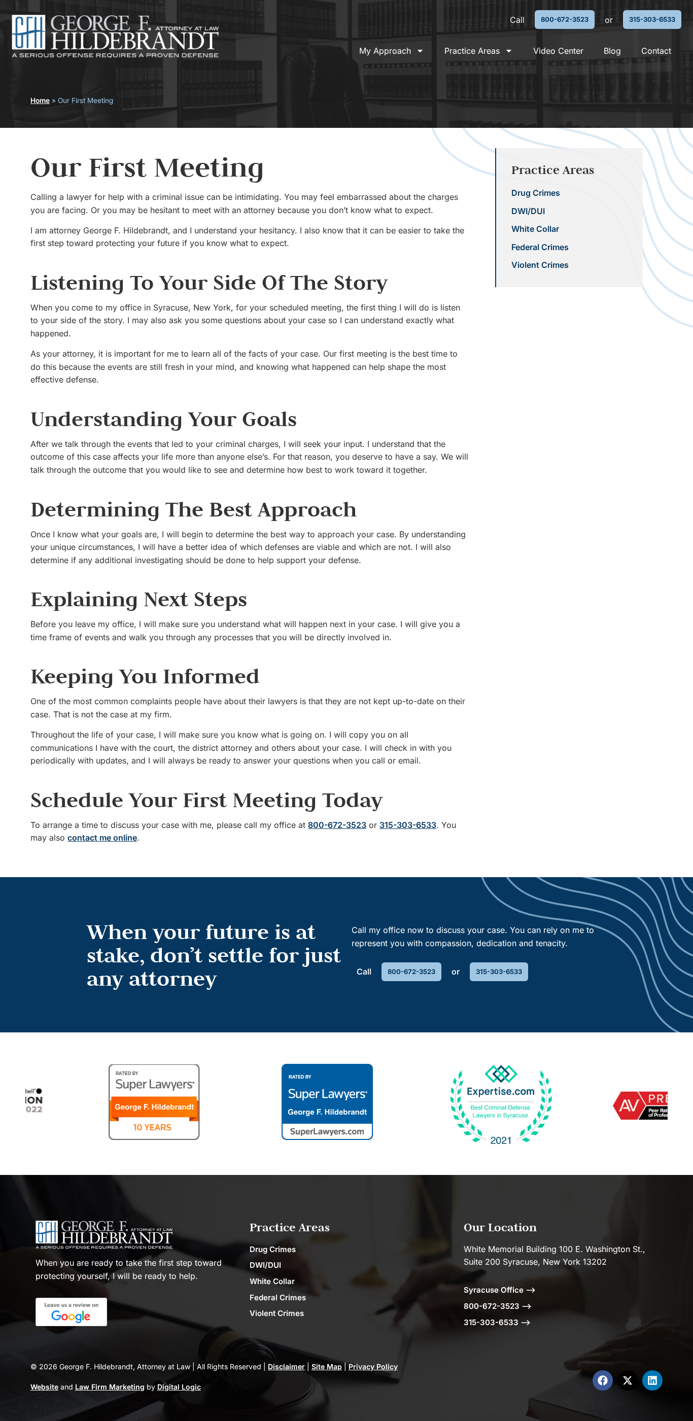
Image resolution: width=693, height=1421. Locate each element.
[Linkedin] (652, 1380)
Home (40, 100)
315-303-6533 (407, 825)
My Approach (385, 51)
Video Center (558, 51)
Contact (656, 51)
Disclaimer (286, 1366)
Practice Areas (472, 51)
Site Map (326, 1366)
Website (44, 1386)
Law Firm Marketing (110, 1386)
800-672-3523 (337, 825)
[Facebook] (603, 1380)
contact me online (102, 838)
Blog (612, 51)
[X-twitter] (627, 1380)
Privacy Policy (373, 1366)
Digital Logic (179, 1386)
